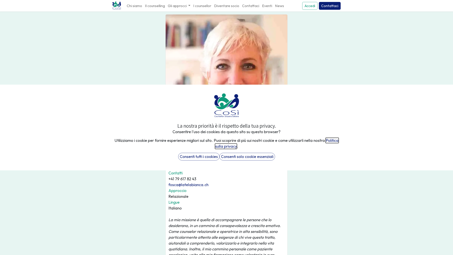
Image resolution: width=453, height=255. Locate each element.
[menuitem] (134, 6)
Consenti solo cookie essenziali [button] (247, 156)
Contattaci (329, 6)
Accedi (310, 6)
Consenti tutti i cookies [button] (199, 156)
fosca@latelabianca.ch (188, 184)
